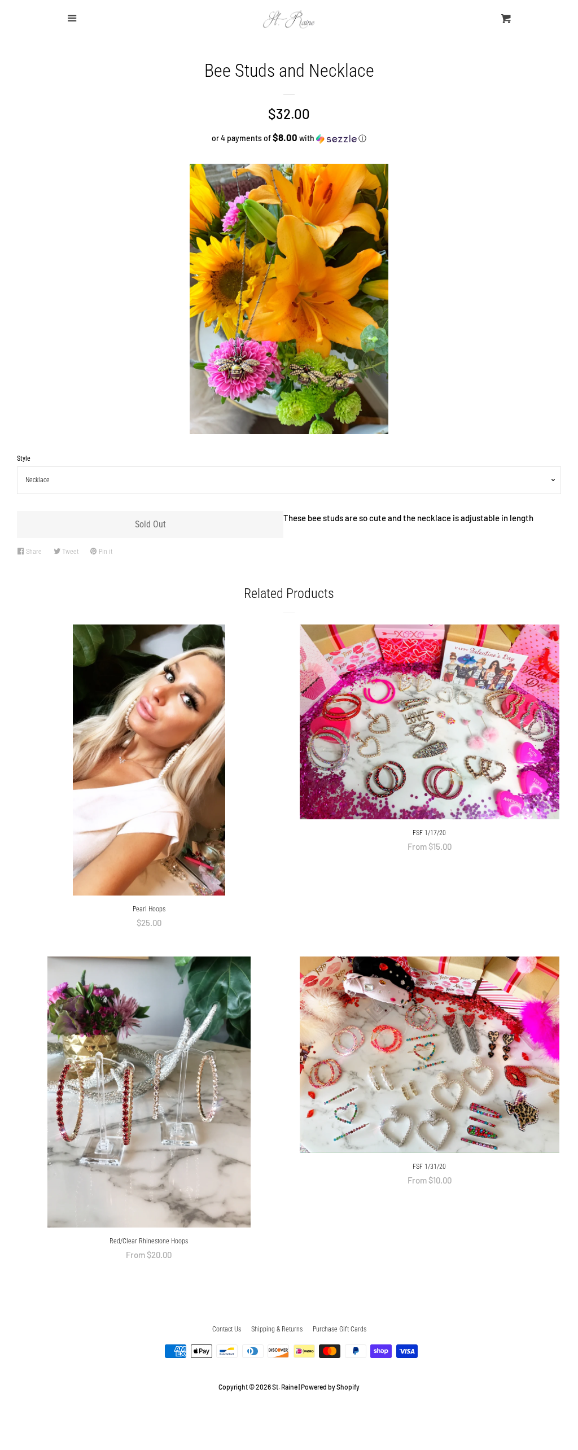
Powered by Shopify (330, 1387)
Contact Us (226, 1329)
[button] (289, 138)
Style (23, 458)
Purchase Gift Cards (339, 1329)
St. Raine (284, 1387)
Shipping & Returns (277, 1329)
